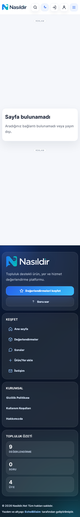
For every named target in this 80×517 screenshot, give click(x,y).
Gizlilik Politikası (17, 397)
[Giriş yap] (54, 7)
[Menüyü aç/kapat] (74, 7)
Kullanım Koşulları (18, 408)
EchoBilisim (33, 511)
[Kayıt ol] (64, 7)
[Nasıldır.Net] (27, 262)
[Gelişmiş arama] (35, 7)
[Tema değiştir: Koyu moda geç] (45, 7)
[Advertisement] (40, 64)
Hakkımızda (14, 418)
